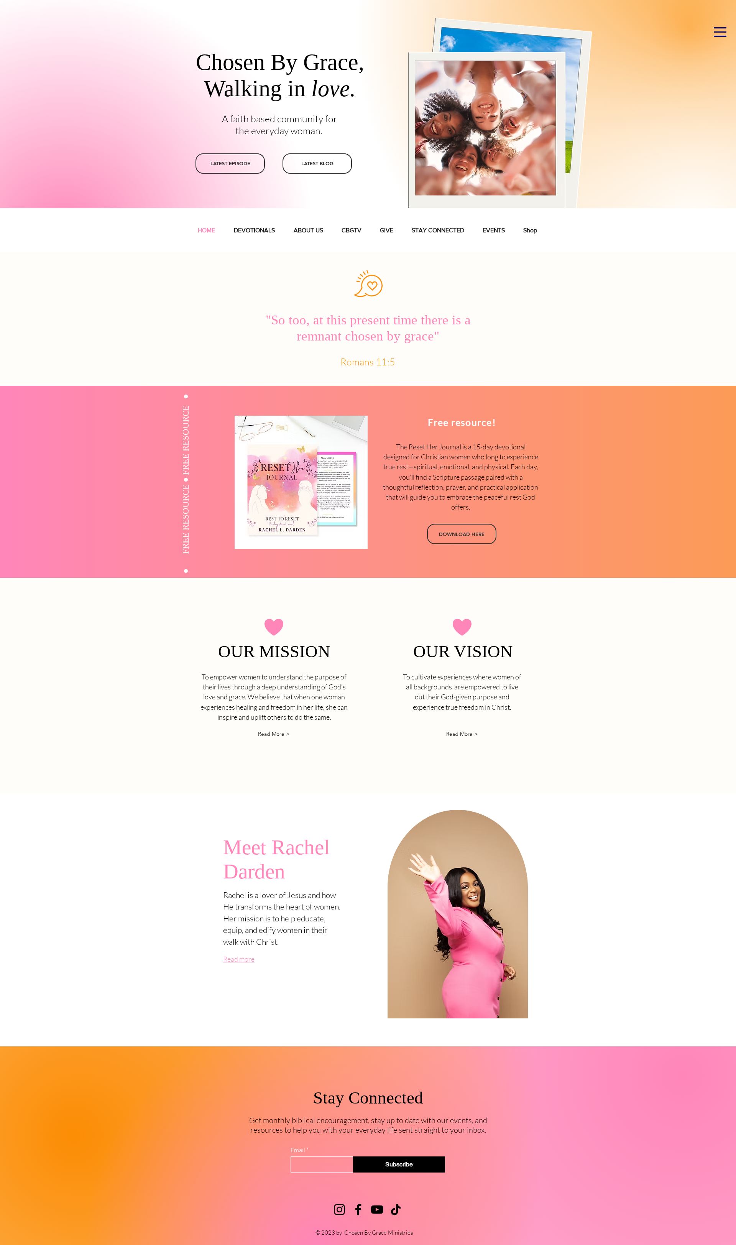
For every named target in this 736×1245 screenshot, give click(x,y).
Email (298, 1150)
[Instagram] (339, 1209)
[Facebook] (358, 1209)
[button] (720, 32)
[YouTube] (377, 1209)
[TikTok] (395, 1209)
